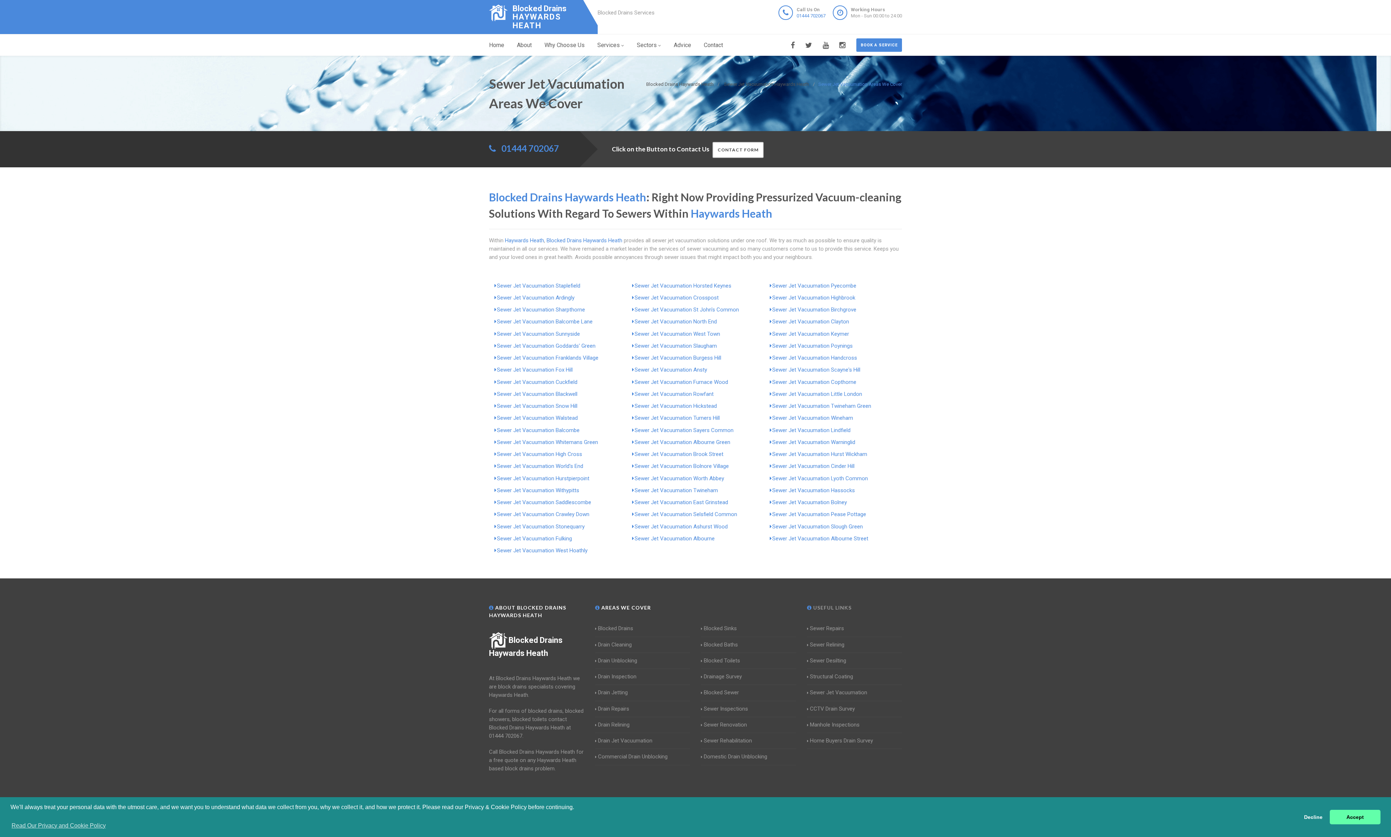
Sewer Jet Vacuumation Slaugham (676, 346)
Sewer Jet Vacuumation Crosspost (677, 297)
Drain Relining (614, 724)
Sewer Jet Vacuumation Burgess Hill (678, 358)
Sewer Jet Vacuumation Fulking (534, 538)
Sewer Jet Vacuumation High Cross (539, 454)
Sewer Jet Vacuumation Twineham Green (821, 406)
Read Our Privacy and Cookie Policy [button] (59, 826)
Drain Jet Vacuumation (625, 740)
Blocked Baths (721, 644)
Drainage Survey (723, 676)
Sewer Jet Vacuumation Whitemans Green (547, 442)
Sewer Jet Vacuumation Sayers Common (684, 430)
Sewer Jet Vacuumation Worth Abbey (679, 478)
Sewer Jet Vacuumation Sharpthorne (541, 309)
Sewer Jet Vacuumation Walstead (537, 418)
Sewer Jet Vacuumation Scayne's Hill (816, 370)
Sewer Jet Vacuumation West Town (677, 334)
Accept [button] (1355, 817)
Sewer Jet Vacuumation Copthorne (814, 382)
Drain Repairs (613, 709)
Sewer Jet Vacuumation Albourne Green (682, 442)
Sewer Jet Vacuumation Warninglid (813, 442)
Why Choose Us (564, 45)
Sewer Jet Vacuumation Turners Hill (677, 418)
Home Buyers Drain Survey (841, 740)
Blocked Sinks (720, 628)
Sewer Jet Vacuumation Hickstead (676, 406)
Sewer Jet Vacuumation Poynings (812, 346)
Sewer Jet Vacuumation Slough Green (817, 526)
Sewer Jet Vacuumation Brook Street (679, 454)
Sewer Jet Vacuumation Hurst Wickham (819, 454)
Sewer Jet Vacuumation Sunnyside (538, 334)
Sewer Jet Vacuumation (838, 692)
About (524, 45)
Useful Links (832, 607)
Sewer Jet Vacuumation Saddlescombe (544, 502)
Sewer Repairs (827, 628)
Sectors (647, 45)
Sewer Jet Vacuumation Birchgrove (814, 309)
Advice (682, 45)
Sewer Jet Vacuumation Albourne (675, 538)
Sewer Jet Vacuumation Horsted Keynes (683, 286)
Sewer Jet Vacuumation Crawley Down (543, 514)
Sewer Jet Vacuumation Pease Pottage (819, 514)
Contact (713, 45)
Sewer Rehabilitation (728, 740)
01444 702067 (811, 15)
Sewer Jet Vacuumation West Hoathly (542, 550)
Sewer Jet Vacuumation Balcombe (538, 430)
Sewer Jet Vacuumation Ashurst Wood (681, 526)
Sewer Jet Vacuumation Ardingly (536, 297)
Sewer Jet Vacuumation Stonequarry (541, 526)
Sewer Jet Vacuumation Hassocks (813, 490)
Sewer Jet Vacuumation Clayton (810, 321)
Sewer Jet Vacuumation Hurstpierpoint (543, 478)
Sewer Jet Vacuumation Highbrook (813, 297)
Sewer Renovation (725, 724)
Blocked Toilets (722, 660)
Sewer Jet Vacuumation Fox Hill (535, 370)
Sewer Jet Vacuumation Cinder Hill (813, 466)
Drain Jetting (613, 692)
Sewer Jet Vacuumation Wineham (812, 418)
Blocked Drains (615, 628)
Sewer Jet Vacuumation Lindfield (811, 430)
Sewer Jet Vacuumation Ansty (671, 370)
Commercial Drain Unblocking (633, 756)
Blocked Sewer (721, 692)
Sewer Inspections (726, 709)
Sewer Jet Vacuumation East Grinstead (681, 502)
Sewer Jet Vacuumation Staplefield (538, 286)
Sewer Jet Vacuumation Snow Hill (537, 406)
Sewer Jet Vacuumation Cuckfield (537, 382)
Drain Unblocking (617, 660)
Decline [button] (1313, 817)
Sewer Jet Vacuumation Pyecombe (814, 286)
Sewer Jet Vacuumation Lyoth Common (820, 478)
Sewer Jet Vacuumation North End (676, 321)
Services (608, 45)
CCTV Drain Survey (832, 709)
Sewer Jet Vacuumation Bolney (809, 502)
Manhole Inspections (835, 724)
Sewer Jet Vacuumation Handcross (814, 358)
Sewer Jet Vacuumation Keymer (810, 334)
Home (496, 45)
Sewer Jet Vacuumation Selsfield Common (686, 514)
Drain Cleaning (615, 644)
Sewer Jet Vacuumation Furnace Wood (681, 382)
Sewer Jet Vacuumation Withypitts (538, 490)
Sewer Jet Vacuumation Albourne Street (820, 538)
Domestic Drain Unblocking (735, 756)
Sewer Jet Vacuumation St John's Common (687, 309)
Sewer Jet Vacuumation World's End (540, 466)
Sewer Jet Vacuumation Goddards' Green (546, 346)
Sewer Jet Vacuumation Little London (817, 394)
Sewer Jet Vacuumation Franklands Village (547, 358)
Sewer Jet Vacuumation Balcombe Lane (545, 321)
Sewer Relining (827, 644)
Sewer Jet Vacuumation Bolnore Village (682, 466)
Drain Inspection (617, 676)
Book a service (879, 45)
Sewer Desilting (828, 660)
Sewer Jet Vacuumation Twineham (676, 490)
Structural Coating (831, 676)
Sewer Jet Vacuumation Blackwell (537, 394)
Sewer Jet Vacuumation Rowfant (674, 394)
